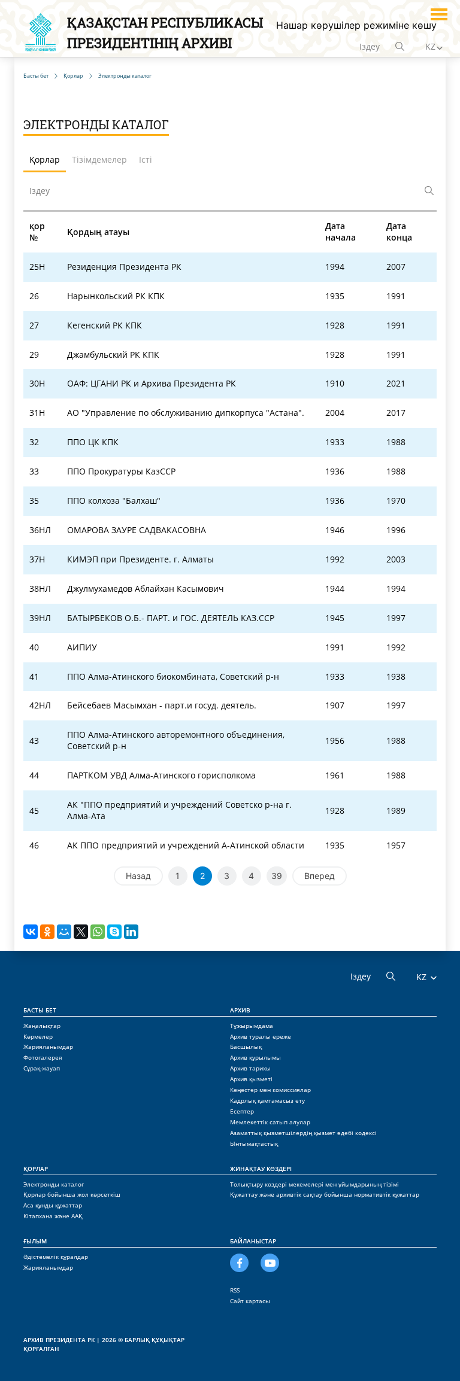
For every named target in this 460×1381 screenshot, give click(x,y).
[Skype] (114, 931)
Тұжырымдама (251, 1025)
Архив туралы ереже (260, 1036)
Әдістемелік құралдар (55, 1256)
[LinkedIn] (131, 931)
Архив (240, 1010)
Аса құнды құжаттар (52, 1205)
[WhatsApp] (97, 931)
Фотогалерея (42, 1057)
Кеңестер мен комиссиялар (270, 1089)
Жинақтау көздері (261, 1168)
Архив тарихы (250, 1068)
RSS (235, 1290)
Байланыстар (253, 1241)
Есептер (242, 1111)
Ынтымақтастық (254, 1143)
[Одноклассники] (47, 931)
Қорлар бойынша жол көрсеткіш (71, 1194)
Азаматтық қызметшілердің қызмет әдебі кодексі (303, 1132)
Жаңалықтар (41, 1025)
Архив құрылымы (255, 1057)
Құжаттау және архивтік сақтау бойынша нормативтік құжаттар (324, 1194)
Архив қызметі (251, 1079)
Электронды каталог (53, 1184)
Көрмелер (38, 1036)
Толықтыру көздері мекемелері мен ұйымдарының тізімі (314, 1184)
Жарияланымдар (48, 1046)
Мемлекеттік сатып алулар (270, 1122)
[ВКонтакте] (30, 931)
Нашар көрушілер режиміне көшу (356, 25)
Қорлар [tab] (44, 159)
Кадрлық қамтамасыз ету (267, 1100)
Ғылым (35, 1241)
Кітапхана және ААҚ (53, 1216)
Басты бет (39, 1010)
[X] (81, 931)
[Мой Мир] (64, 931)
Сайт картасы (250, 1301)
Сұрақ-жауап (41, 1068)
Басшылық (246, 1046)
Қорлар (35, 1168)
